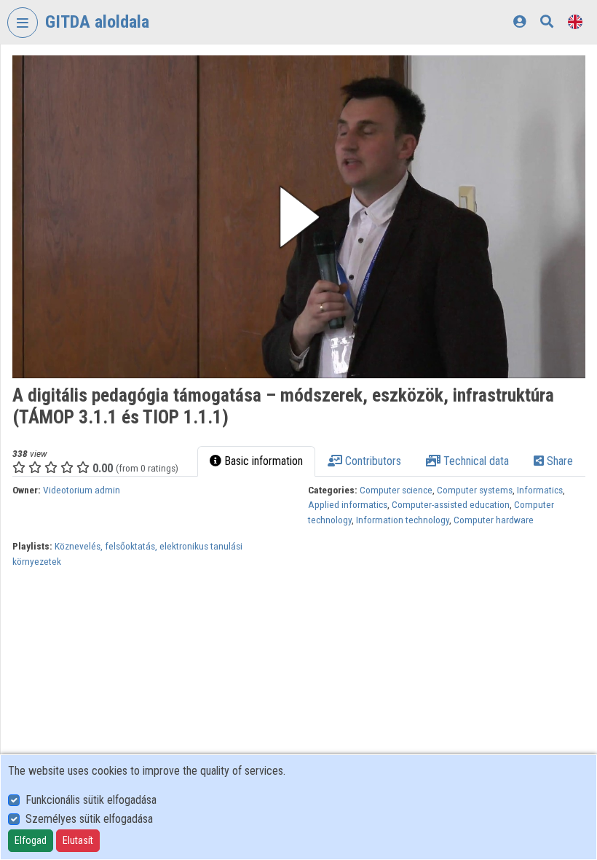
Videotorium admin (81, 490)
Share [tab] (558, 461)
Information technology (402, 519)
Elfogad (31, 840)
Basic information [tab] (262, 461)
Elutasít (78, 840)
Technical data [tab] (474, 461)
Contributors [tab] (371, 461)
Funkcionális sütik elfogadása (91, 800)
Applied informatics (347, 504)
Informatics (540, 490)
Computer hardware (494, 519)
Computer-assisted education (451, 504)
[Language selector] (575, 21)
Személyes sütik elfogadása (89, 819)
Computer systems (475, 490)
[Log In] (519, 21)
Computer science (396, 490)
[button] (298, 216)
